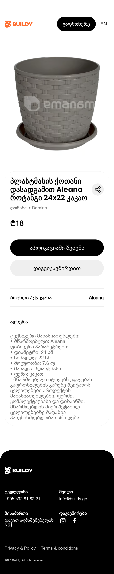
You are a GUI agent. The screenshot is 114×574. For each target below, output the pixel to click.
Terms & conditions (59, 548)
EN (103, 23)
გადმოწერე (76, 24)
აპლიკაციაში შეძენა (57, 247)
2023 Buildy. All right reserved (24, 560)
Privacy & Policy (20, 548)
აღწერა (19, 321)
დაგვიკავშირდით (57, 268)
